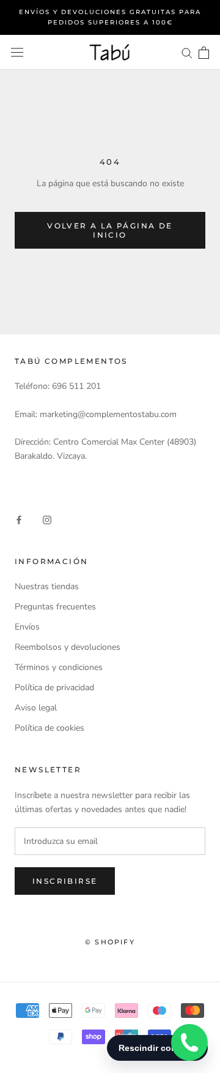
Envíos (27, 627)
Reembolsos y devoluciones (67, 647)
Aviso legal (36, 707)
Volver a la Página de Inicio (109, 230)
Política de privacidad (54, 687)
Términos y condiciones (59, 667)
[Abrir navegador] (17, 52)
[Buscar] (187, 52)
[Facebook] (19, 519)
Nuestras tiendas (47, 586)
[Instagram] (47, 519)
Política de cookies (49, 728)
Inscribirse (64, 881)
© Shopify (110, 942)
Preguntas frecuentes (55, 606)
